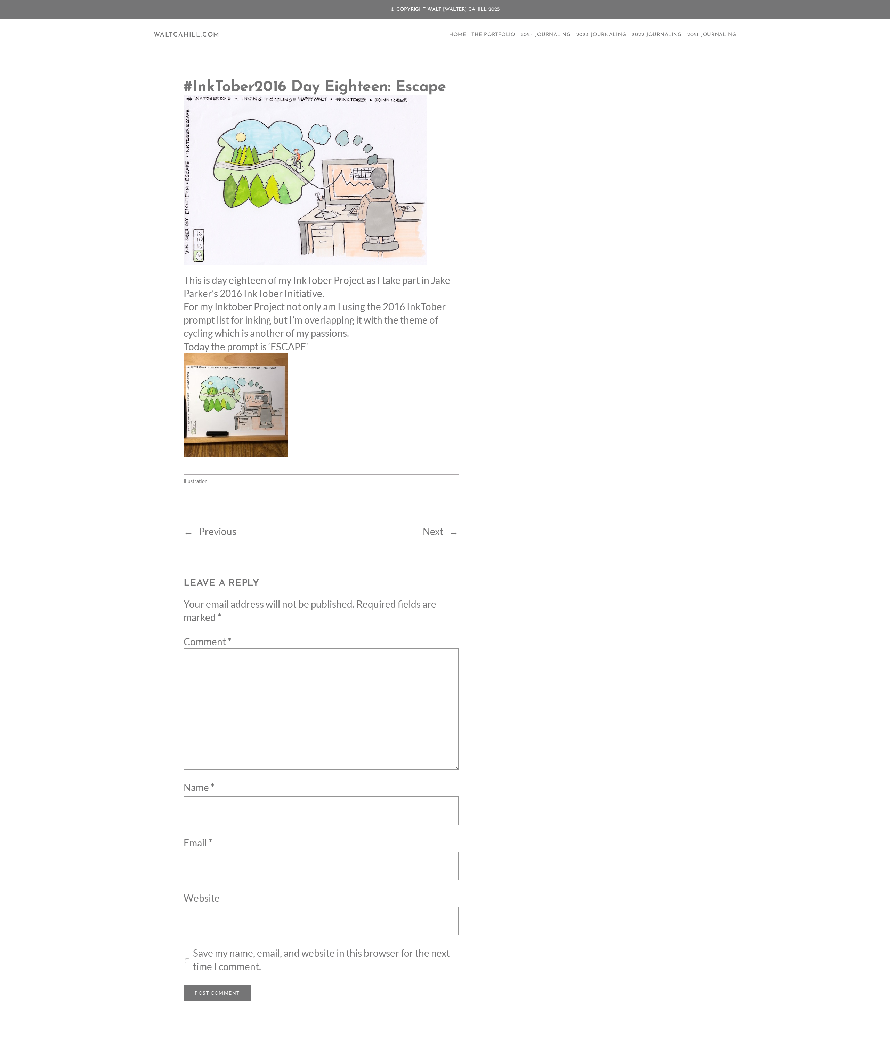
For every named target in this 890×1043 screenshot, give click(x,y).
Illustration (196, 481)
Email (198, 843)
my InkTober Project (321, 280)
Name (199, 787)
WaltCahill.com (187, 35)
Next (433, 531)
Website (202, 898)
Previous (217, 531)
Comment (208, 641)
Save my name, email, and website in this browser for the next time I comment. (321, 959)
